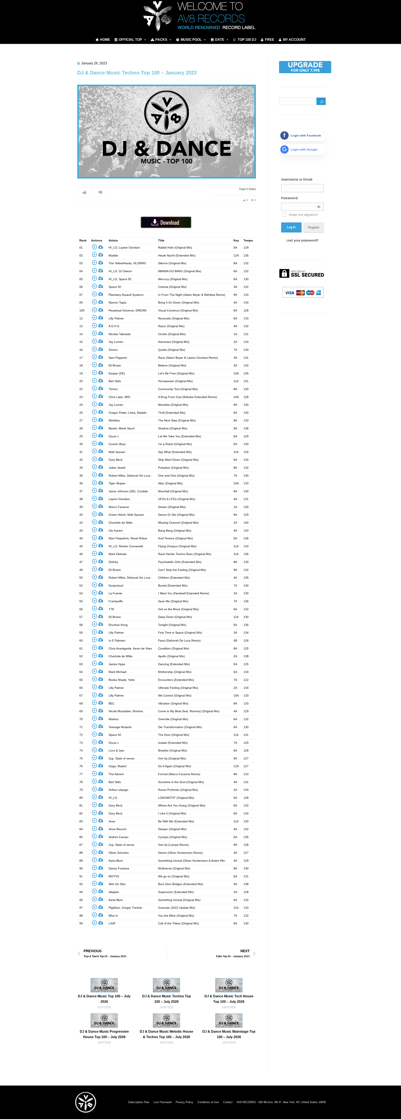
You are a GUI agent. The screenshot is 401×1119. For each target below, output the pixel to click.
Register (314, 227)
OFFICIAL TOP (130, 39)
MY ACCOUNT (294, 39)
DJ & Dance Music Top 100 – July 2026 (104, 998)
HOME (105, 39)
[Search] (321, 101)
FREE (269, 39)
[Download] (100, 247)
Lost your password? (302, 240)
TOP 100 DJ (247, 39)
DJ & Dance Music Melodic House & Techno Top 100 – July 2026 (166, 1034)
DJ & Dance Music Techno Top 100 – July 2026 (166, 998)
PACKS (161, 39)
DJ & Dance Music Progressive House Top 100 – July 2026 (104, 1034)
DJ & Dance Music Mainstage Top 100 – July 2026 (228, 1034)
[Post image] (104, 985)
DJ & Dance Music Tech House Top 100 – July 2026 (228, 998)
